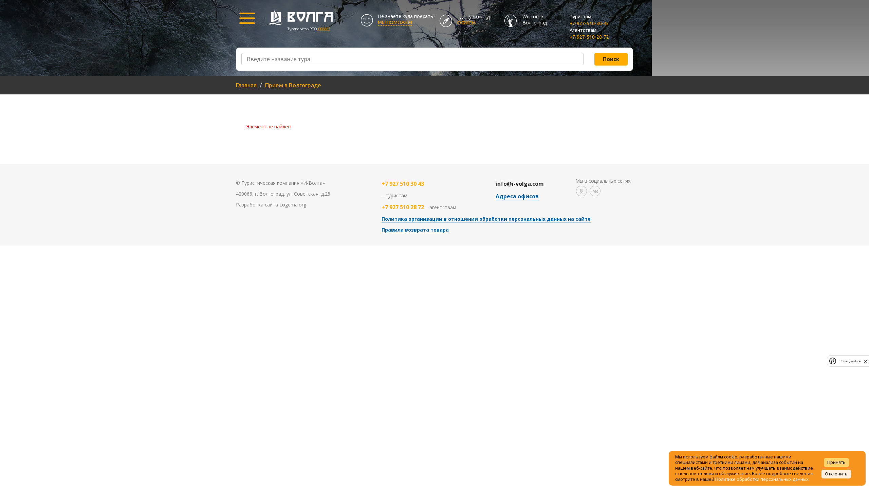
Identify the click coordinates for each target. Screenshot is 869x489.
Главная (246, 85)
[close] (865, 361)
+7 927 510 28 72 (403, 207)
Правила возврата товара (415, 230)
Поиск (611, 59)
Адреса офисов (517, 196)
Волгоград (534, 22)
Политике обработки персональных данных (762, 479)
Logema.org (292, 204)
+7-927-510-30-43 (589, 23)
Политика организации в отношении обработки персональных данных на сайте (486, 219)
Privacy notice (850, 361)
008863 (323, 29)
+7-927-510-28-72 (589, 37)
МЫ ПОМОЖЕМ (395, 22)
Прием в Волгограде (293, 85)
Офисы (466, 22)
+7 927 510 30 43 (403, 183)
